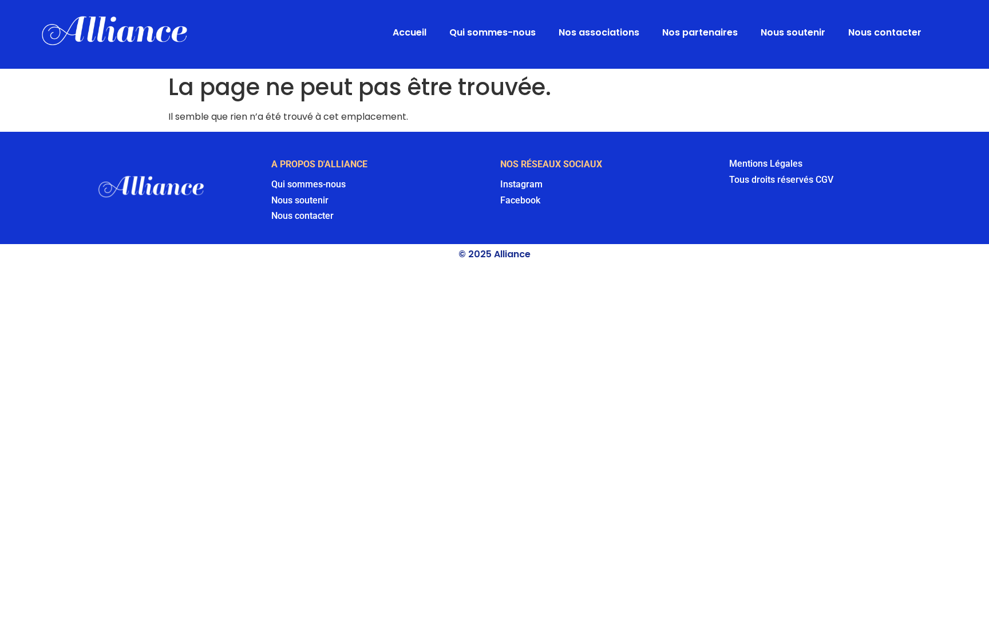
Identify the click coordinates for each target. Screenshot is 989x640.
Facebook (520, 200)
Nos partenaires (700, 32)
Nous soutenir (793, 32)
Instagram (521, 184)
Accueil (409, 32)
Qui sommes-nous (492, 32)
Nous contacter (884, 32)
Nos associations (599, 32)
